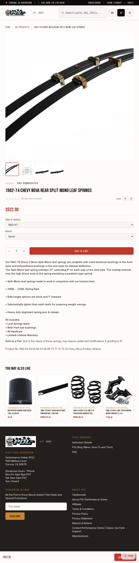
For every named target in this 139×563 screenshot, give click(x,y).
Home (8, 27)
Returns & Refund (82, 523)
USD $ (131, 2)
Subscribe (15, 516)
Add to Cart (81, 251)
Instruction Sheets (82, 442)
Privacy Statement (82, 518)
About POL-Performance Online (89, 499)
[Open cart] (121, 12)
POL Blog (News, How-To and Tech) (92, 447)
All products (22, 27)
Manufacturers (80, 536)
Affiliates (77, 504)
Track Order (94, 2)
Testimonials (79, 494)
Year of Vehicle (13, 219)
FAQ (74, 451)
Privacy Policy (80, 513)
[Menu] (130, 12)
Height (8, 231)
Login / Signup (114, 2)
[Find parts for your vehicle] (112, 12)
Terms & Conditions (83, 508)
